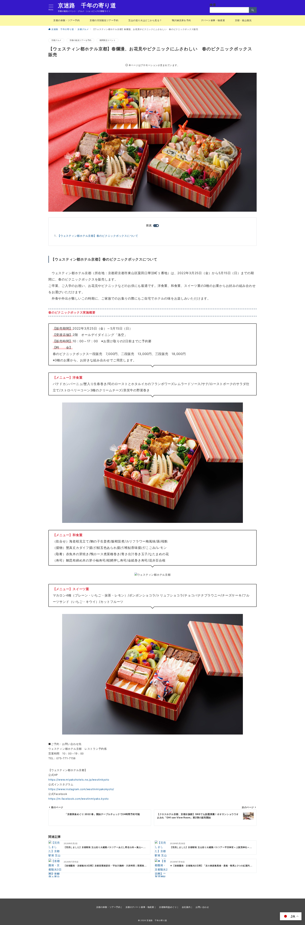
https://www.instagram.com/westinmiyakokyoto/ (81, 789)
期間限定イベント (107, 40)
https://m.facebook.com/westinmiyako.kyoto (78, 798)
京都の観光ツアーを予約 (80, 40)
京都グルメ (56, 40)
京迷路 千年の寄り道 (87, 5)
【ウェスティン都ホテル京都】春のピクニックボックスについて (98, 235)
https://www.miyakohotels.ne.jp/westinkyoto (78, 779)
